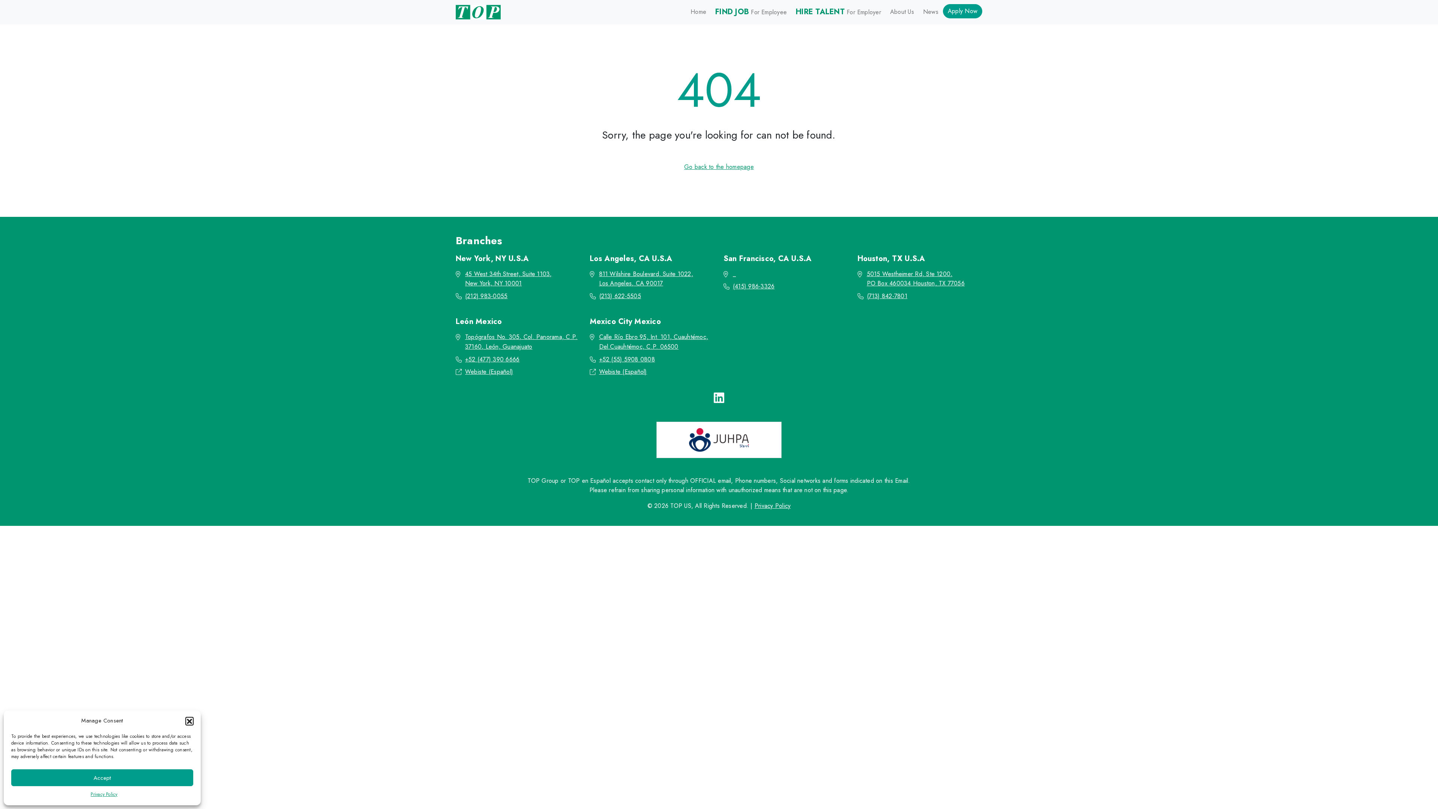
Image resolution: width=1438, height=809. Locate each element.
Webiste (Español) (489, 371)
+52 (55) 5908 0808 (627, 359)
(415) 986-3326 (753, 286)
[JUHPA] (719, 440)
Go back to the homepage (719, 167)
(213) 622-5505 (620, 296)
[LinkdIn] (719, 398)
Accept (102, 778)
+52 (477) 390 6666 (492, 359)
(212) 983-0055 (486, 296)
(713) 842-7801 (887, 296)
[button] (189, 721)
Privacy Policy (104, 794)
